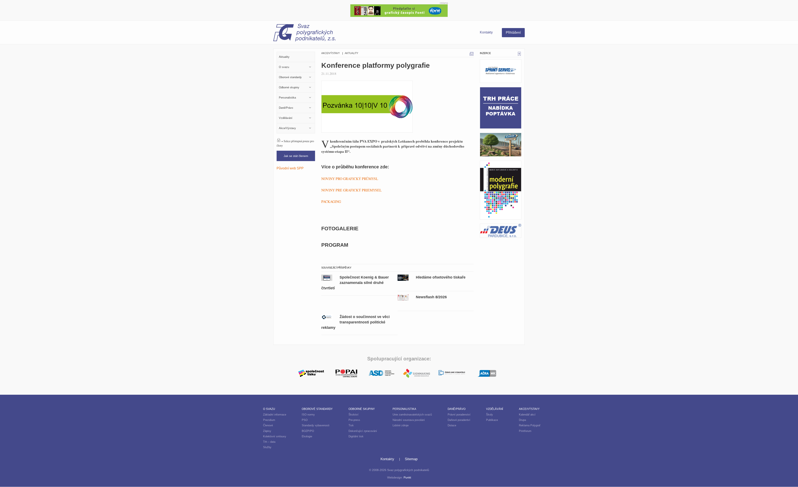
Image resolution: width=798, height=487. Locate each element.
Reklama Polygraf (529, 425)
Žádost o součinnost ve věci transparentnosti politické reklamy (355, 322)
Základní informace (274, 414)
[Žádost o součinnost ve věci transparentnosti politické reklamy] (326, 316)
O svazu (269, 409)
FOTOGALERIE (339, 228)
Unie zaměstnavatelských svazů (412, 414)
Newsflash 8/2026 (431, 297)
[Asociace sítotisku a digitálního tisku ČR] (381, 373)
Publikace (492, 420)
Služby (267, 447)
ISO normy (308, 414)
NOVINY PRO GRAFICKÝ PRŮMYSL (349, 178)
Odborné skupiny (362, 409)
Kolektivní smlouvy (274, 436)
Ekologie (307, 436)
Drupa (522, 420)
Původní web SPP (290, 168)
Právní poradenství (459, 414)
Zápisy (267, 431)
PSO (305, 420)
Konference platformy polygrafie (375, 65)
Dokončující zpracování (363, 431)
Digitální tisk (356, 436)
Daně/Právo (457, 409)
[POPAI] (346, 373)
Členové (268, 425)
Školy (489, 414)
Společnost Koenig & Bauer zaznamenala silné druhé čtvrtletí (355, 282)
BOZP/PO (308, 431)
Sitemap (411, 459)
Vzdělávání (494, 409)
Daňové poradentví (459, 420)
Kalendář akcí (527, 414)
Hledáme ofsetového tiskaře (441, 277)
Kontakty (486, 32)
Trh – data (269, 441)
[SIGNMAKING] (416, 373)
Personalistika (404, 409)
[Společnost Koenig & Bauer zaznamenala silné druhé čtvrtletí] (326, 277)
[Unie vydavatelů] (451, 373)
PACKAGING (331, 201)
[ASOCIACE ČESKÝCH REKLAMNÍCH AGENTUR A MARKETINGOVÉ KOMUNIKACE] (486, 373)
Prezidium (269, 420)
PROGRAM (334, 245)
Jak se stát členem (296, 156)
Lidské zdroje (401, 425)
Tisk (351, 425)
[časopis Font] (399, 10)
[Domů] (336, 33)
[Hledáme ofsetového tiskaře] (403, 277)
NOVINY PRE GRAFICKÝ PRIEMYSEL (351, 190)
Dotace (452, 425)
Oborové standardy (317, 409)
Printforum (525, 431)
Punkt (407, 477)
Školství (353, 414)
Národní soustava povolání (409, 420)
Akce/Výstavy (330, 53)
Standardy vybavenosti (315, 425)
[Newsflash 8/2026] (403, 297)
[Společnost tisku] (311, 373)
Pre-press (354, 420)
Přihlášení (513, 32)
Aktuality (351, 53)
